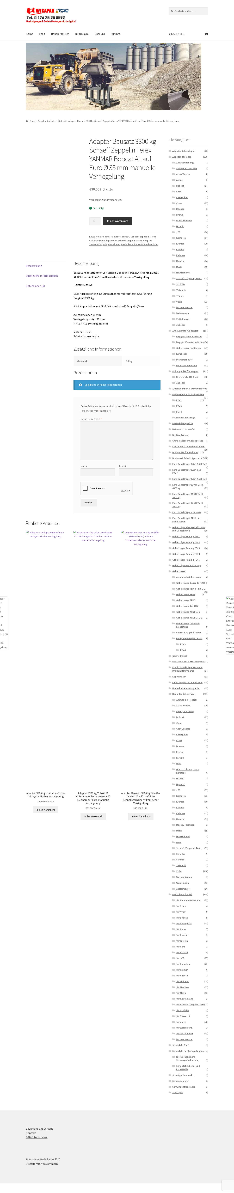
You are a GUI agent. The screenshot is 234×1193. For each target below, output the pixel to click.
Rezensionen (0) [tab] (35, 285)
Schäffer (180, 284)
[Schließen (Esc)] (29, 1186)
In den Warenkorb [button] (45, 809)
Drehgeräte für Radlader (185, 452)
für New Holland (184, 998)
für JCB (180, 958)
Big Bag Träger (180, 435)
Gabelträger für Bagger (188, 348)
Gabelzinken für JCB (187, 606)
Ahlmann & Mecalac (186, 168)
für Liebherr (182, 981)
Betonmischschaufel (183, 429)
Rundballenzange (185, 417)
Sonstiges (177, 1092)
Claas (179, 203)
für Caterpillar (184, 923)
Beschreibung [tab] (34, 265)
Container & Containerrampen (188, 446)
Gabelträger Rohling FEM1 (186, 536)
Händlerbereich (60, 33)
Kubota (180, 249)
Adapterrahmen (111, 244)
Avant (179, 179)
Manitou (180, 261)
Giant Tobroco (184, 220)
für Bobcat (182, 917)
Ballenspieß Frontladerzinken (188, 394)
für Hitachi (182, 952)
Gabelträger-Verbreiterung (186, 565)
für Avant (181, 911)
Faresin (180, 757)
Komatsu (181, 237)
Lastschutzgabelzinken (188, 632)
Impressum (82, 33)
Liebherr (180, 255)
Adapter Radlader (47, 121)
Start (32, 121)
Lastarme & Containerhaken (187, 682)
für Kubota (182, 975)
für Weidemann (184, 1027)
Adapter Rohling (185, 162)
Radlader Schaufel (182, 894)
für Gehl (180, 946)
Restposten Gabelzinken (189, 638)
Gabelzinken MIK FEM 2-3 (189, 617)
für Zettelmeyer (184, 1033)
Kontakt (31, 1133)
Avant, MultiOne (185, 711)
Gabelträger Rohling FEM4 (186, 553)
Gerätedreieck (179, 655)
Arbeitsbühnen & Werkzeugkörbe (189, 388)
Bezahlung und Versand (39, 1128)
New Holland (183, 272)
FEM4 (179, 411)
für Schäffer (182, 1010)
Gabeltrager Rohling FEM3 (186, 548)
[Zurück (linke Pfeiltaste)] (4, 1191)
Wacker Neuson (184, 307)
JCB (178, 232)
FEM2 (179, 400)
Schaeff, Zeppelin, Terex (143, 236)
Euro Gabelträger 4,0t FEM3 (186, 512)
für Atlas (181, 906)
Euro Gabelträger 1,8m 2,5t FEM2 (189, 478)
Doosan (180, 208)
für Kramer (182, 969)
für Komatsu (183, 963)
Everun (179, 214)
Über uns (100, 33)
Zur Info (115, 33)
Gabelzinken (179, 571)
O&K (178, 842)
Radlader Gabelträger (183, 693)
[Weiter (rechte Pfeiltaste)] (12, 1191)
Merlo (179, 266)
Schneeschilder (180, 1080)
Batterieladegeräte (182, 423)
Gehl (178, 763)
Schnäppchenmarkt (182, 1075)
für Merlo (181, 992)
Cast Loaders (183, 728)
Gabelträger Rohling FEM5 (186, 559)
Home (29, 33)
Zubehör (180, 324)
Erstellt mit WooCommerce (42, 1163)
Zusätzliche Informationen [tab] (42, 275)
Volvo (179, 301)
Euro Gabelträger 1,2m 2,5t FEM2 (189, 464)
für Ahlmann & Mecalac (188, 900)
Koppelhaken (179, 676)
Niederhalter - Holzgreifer (186, 688)
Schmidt (180, 859)
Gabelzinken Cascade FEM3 (190, 582)
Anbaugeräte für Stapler (185, 371)
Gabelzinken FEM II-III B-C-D (190, 588)
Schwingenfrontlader (183, 1086)
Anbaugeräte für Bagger (185, 330)
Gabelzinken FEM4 (185, 594)
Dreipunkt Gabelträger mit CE (188, 458)
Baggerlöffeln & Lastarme (190, 342)
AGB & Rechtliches (36, 1137)
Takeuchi (181, 290)
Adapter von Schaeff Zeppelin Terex (123, 240)
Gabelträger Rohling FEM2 (186, 542)
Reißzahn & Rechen (186, 365)
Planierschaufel (184, 359)
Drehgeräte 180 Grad (187, 376)
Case (178, 191)
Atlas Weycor (183, 174)
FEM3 (179, 406)
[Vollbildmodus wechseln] (12, 1186)
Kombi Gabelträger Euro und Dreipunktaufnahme (187, 669)
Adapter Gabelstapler (183, 150)
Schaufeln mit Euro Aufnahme (188, 1051)
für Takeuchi (183, 1016)
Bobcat (62, 121)
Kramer (180, 243)
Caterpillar (182, 197)
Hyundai (180, 784)
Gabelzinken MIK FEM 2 (188, 611)
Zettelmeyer (182, 319)
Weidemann (182, 313)
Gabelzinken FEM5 (185, 600)
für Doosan (182, 935)
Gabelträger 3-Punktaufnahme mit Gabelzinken (188, 529)
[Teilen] (20, 1186)
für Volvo (181, 1022)
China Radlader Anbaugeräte (187, 440)
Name (84, 466)
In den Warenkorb (117, 221)
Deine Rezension (91, 419)
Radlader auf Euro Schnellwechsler (139, 244)
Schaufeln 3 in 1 (180, 1045)
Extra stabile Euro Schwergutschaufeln (187, 1058)
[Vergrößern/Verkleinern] (4, 1186)
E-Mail (123, 466)
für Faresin (182, 940)
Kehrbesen (181, 353)
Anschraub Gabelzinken (188, 577)
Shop (42, 33)
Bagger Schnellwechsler (189, 336)
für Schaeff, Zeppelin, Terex (190, 1004)
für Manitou (182, 987)
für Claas (181, 929)
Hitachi (180, 226)
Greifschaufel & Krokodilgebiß (188, 661)
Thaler (179, 295)
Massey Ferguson (185, 824)
